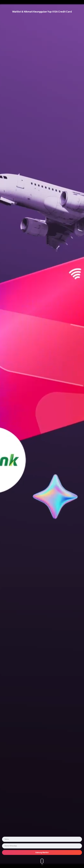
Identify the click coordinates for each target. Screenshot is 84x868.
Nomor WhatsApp (11, 846)
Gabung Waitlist (42, 852)
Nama (7, 839)
